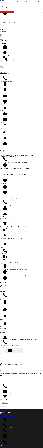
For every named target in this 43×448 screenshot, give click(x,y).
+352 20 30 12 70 (11, 444)
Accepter (3, 2)
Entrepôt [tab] (13, 156)
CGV (9, 447)
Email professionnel (2, 402)
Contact (9, 9)
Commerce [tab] (11, 156)
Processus (2, 6)
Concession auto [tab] (7, 156)
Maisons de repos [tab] (3, 156)
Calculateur (5, 9)
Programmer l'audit (2, 199)
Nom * (1, 346)
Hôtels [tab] (15, 156)
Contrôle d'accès (11, 416)
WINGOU (1, 9)
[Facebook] (0, 446)
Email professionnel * (2, 347)
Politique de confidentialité (6, 447)
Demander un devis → (3, 7)
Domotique (14, 416)
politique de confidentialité (36, 1)
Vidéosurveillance (8, 416)
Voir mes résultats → (5, 331)
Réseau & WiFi (4, 416)
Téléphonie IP (1, 416)
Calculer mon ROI (9, 150)
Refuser (1, 2)
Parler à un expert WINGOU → (3, 150)
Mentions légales (2, 447)
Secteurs (2, 5)
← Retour (1, 331)
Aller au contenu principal (2, 0)
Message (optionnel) (2, 405)
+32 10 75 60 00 (2, 388)
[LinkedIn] (1, 446)
